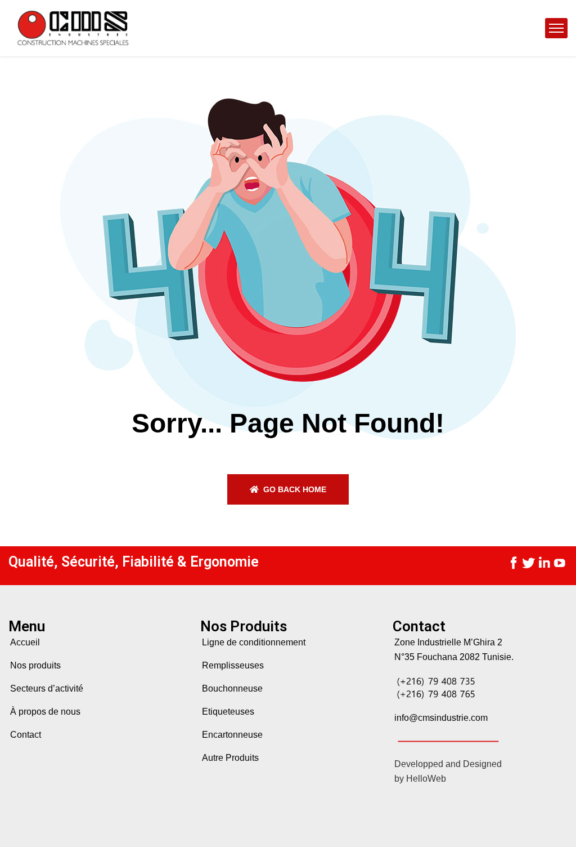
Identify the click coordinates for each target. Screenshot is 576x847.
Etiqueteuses (228, 711)
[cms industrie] (71, 28)
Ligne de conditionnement (253, 642)
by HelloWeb (420, 778)
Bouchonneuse (232, 688)
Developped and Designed (448, 764)
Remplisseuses (233, 665)
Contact (25, 734)
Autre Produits (230, 758)
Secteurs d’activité (46, 688)
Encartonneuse (232, 734)
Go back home (293, 489)
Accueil (25, 642)
